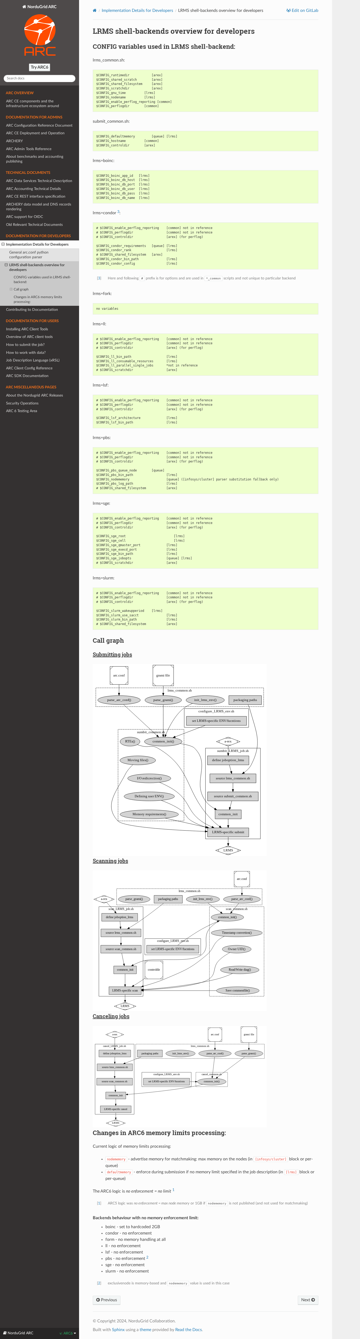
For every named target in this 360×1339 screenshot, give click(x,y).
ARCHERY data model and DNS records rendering (38, 206)
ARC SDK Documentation (27, 376)
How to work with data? (26, 353)
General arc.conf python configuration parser (28, 254)
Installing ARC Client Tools (27, 329)
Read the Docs (188, 1330)
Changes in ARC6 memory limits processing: (38, 300)
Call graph (21, 289)
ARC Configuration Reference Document (39, 125)
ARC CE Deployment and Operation (35, 133)
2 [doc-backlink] (99, 1283)
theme (145, 1330)
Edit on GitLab (304, 10)
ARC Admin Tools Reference (28, 149)
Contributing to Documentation (32, 310)
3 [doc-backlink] (99, 278)
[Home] (95, 10)
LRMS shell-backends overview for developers (37, 267)
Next (306, 1300)
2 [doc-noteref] (147, 1257)
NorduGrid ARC (41, 7)
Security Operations (22, 403)
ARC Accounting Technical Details (33, 189)
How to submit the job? (25, 345)
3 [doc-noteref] (118, 212)
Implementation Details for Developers (37, 244)
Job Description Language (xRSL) (33, 360)
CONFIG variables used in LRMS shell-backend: (42, 280)
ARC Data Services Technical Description (39, 181)
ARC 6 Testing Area (21, 411)
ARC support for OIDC (24, 217)
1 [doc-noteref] (173, 1190)
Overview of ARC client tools (29, 337)
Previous (108, 1300)
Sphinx (118, 1330)
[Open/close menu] (3, 244)
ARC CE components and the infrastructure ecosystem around (32, 103)
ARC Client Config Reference (29, 368)
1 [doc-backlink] (99, 1203)
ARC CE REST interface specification (35, 196)
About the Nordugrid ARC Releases (34, 395)
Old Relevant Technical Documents (34, 225)
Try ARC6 (39, 67)
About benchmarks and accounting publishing (34, 159)
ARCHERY (14, 141)
